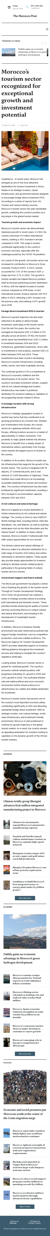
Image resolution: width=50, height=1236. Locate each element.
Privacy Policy (34, 1223)
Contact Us (35, 1221)
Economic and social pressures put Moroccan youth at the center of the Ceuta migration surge (24, 1114)
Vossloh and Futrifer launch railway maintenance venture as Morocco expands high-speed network (29, 840)
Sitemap (13, 1223)
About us (14, 1221)
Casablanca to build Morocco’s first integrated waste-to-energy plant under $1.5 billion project (28, 885)
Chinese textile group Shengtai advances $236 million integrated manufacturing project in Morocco (24, 805)
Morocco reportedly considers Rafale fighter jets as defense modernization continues (29, 1133)
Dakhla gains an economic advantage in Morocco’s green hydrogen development (32, 52)
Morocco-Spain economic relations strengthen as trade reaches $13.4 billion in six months (28, 1013)
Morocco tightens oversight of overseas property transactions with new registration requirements (29, 1149)
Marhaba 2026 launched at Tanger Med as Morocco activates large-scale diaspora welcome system (28, 1166)
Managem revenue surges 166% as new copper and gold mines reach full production (29, 856)
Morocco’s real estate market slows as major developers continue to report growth (28, 1028)
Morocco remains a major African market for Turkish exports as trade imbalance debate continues (27, 979)
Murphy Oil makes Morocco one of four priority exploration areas (29, 870)
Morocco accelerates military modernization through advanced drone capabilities (28, 1195)
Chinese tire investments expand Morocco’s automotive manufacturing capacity (29, 825)
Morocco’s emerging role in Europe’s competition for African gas (27, 1043)
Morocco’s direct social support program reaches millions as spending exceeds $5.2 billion (29, 1181)
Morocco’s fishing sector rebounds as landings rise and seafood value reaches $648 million (28, 996)
